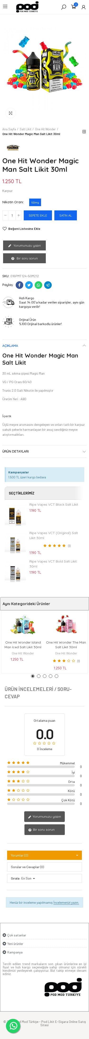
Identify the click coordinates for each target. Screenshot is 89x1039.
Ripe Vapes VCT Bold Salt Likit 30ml (53, 563)
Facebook (19, 285)
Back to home (84, 131)
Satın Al (65, 215)
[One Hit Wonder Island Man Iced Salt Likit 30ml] (23, 624)
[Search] (64, 7)
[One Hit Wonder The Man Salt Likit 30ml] (66, 624)
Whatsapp (38, 285)
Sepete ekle (38, 215)
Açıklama (10, 346)
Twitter (29, 285)
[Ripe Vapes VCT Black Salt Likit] (15, 515)
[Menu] (5, 6)
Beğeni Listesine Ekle (24, 229)
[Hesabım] (83, 7)
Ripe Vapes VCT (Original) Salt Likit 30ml (53, 535)
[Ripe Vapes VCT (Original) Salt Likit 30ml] (15, 544)
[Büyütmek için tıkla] (10, 113)
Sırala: (16, 878)
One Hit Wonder (23, 653)
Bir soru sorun (27, 258)
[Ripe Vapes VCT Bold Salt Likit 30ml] (15, 572)
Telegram (48, 285)
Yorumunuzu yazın (27, 245)
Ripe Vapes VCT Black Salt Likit (53, 504)
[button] (32, 676)
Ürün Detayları (15, 451)
